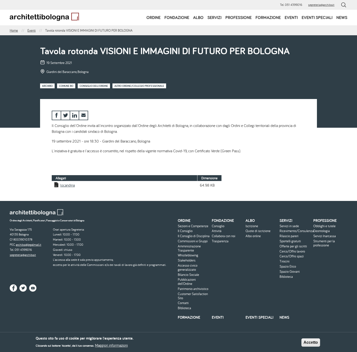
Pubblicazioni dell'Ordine (187, 282)
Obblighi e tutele (324, 226)
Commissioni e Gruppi (193, 241)
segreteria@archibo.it (321, 5)
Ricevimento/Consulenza (296, 231)
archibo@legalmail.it (28, 245)
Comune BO (66, 86)
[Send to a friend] (83, 115)
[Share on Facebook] (56, 115)
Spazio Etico (288, 266)
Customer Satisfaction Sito (193, 296)
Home (14, 30)
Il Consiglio (185, 231)
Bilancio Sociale (188, 275)
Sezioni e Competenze (193, 226)
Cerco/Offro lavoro (292, 251)
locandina (67, 185)
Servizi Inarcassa (324, 236)
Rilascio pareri (289, 236)
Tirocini (284, 261)
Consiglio (218, 226)
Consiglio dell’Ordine (94, 86)
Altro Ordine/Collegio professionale (139, 86)
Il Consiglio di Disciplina (194, 236)
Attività (216, 231)
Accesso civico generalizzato (187, 267)
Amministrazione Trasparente (189, 248)
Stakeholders (187, 260)
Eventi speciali (317, 17)
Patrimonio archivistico (193, 289)
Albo (198, 17)
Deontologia (321, 231)
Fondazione (176, 17)
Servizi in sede (289, 226)
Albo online (253, 236)
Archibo (47, 86)
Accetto (311, 342)
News (341, 17)
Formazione (268, 17)
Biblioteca (184, 308)
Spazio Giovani (290, 272)
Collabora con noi (223, 236)
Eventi (291, 17)
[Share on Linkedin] (74, 115)
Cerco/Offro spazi (292, 256)
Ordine (153, 17)
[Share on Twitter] (65, 115)
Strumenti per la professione (324, 243)
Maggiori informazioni (111, 345)
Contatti (183, 303)
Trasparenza (220, 241)
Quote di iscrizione (258, 231)
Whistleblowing (188, 255)
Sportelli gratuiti (290, 241)
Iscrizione (252, 226)
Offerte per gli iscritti (293, 246)
